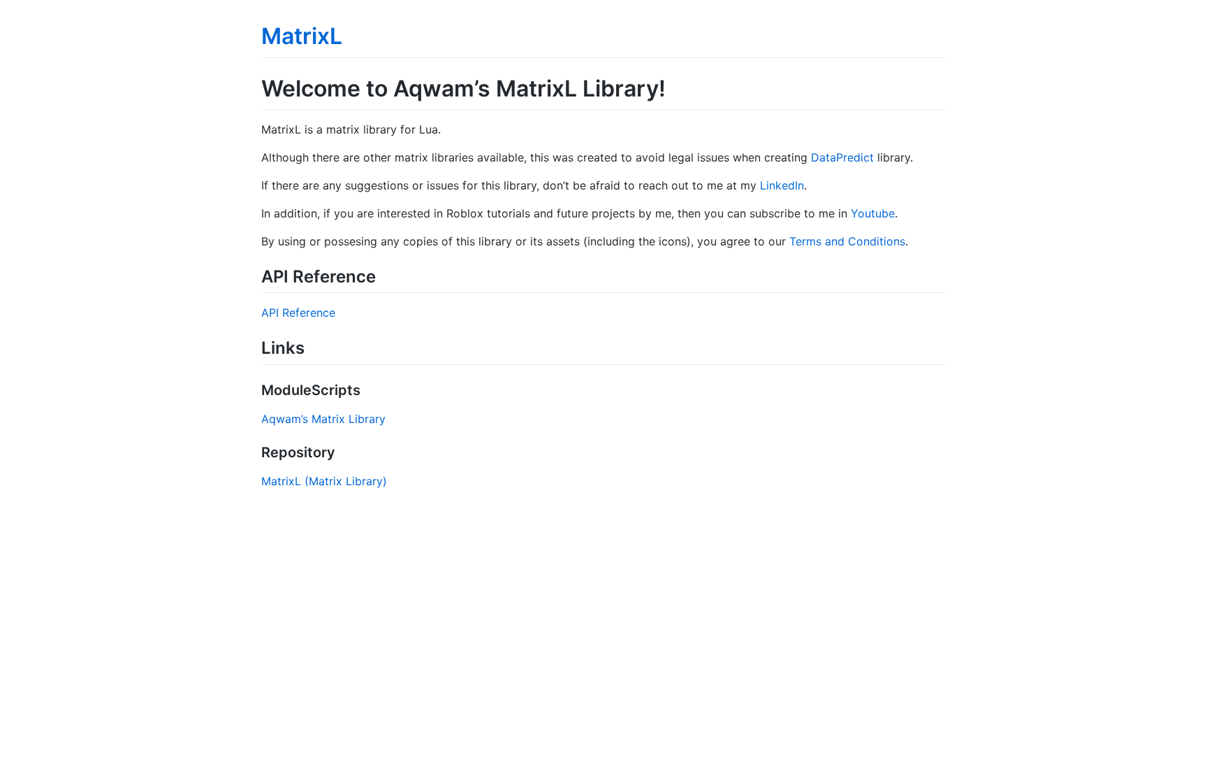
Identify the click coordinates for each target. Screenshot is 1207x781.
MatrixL (301, 36)
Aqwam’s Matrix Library (323, 419)
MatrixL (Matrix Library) (324, 481)
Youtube (873, 213)
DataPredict (842, 157)
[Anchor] (384, 275)
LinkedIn (782, 185)
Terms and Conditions (847, 241)
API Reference (298, 313)
